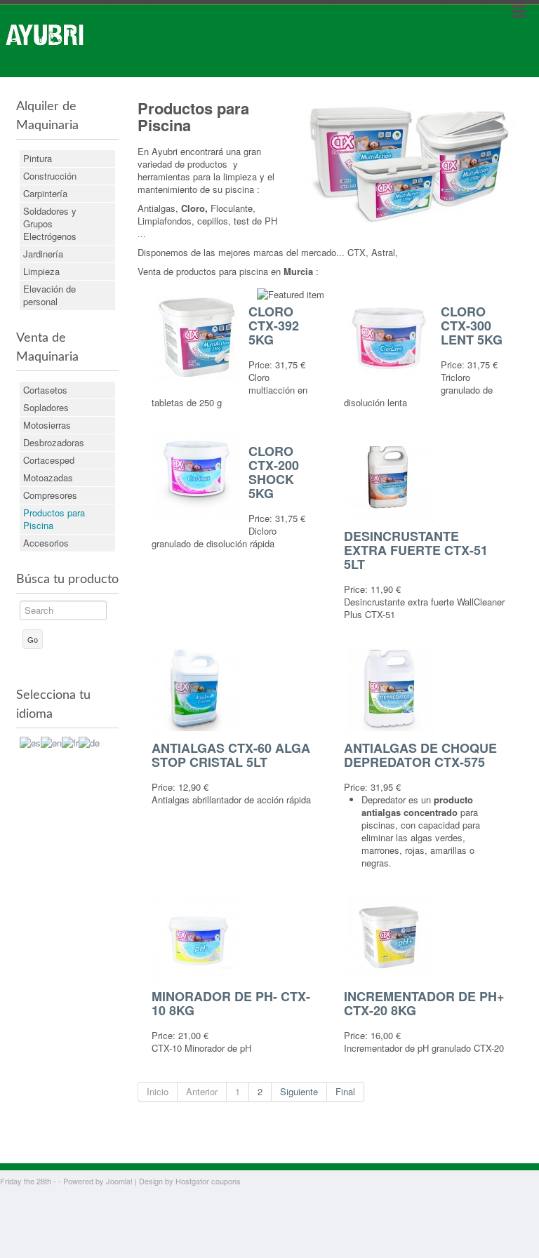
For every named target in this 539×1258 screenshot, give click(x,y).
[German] (89, 741)
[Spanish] (30, 741)
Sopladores (46, 407)
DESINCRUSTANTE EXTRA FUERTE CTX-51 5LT (416, 550)
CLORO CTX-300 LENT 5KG (472, 325)
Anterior (202, 1091)
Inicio (157, 1091)
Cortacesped (48, 460)
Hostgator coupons (208, 1180)
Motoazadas (48, 477)
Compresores (50, 495)
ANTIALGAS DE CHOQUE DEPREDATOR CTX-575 (420, 755)
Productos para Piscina (54, 519)
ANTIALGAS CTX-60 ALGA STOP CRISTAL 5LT (231, 755)
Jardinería (43, 253)
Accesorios (46, 542)
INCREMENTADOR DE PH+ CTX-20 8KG (424, 1003)
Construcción (49, 175)
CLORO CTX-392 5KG (273, 325)
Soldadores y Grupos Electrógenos (49, 223)
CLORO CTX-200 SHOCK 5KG (273, 472)
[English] (51, 741)
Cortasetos (45, 389)
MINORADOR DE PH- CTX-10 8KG (231, 1003)
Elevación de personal (49, 295)
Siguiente (299, 1091)
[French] (70, 741)
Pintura (37, 158)
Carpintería (45, 193)
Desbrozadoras (53, 442)
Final (345, 1091)
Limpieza (41, 271)
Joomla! (119, 1180)
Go (32, 639)
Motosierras (47, 424)
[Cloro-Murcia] (410, 159)
